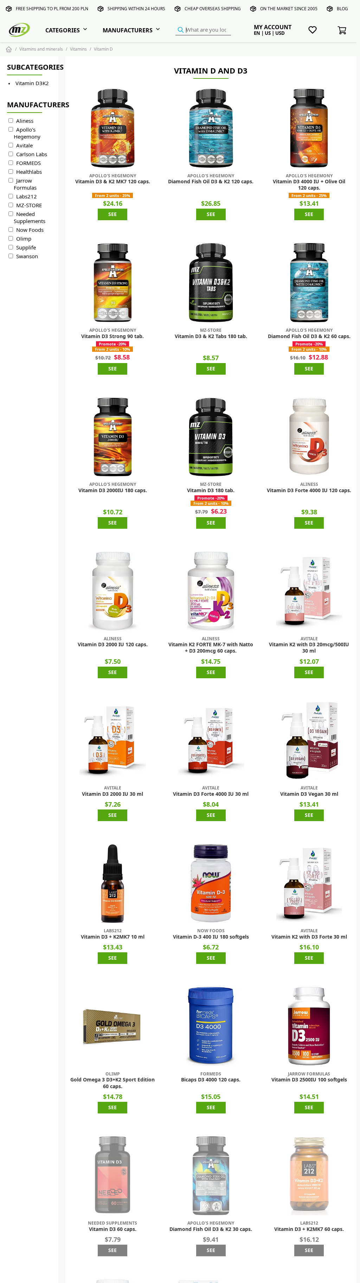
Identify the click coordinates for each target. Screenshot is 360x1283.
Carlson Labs (31, 154)
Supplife (26, 247)
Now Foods (30, 230)
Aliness (24, 120)
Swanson (27, 256)
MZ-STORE (29, 205)
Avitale (24, 145)
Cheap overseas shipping (213, 8)
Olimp (23, 238)
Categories (62, 30)
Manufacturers (128, 30)
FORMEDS (28, 163)
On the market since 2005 (288, 8)
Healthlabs (29, 171)
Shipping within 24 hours (136, 8)
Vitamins (78, 49)
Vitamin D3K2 (32, 83)
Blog (342, 8)
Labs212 (26, 196)
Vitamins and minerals (41, 49)
